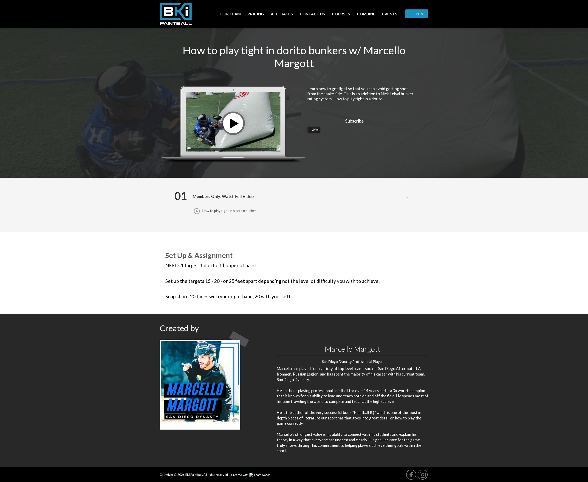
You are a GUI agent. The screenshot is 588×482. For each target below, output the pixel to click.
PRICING (256, 13)
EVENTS (389, 13)
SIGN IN (417, 14)
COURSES (341, 13)
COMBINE (366, 13)
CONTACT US (312, 13)
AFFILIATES (282, 13)
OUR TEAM (230, 13)
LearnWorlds (262, 475)
